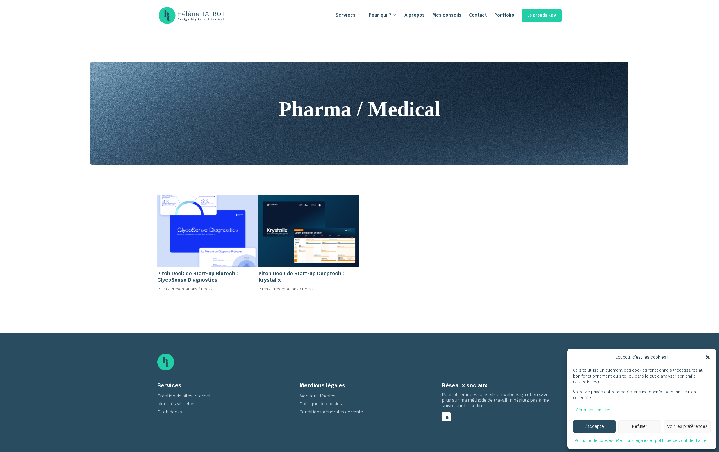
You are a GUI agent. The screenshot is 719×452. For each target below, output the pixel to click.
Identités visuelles (176, 404)
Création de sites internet (184, 396)
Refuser (639, 426)
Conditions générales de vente (331, 412)
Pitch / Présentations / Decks (185, 288)
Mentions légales (317, 396)
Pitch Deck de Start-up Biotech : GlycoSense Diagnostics (197, 276)
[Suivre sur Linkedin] (446, 416)
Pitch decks (169, 412)
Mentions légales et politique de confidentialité (661, 440)
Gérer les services (593, 409)
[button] (708, 357)
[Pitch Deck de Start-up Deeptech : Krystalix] (309, 231)
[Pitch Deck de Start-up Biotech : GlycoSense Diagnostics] (207, 231)
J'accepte (594, 426)
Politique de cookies (594, 440)
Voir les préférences (687, 426)
